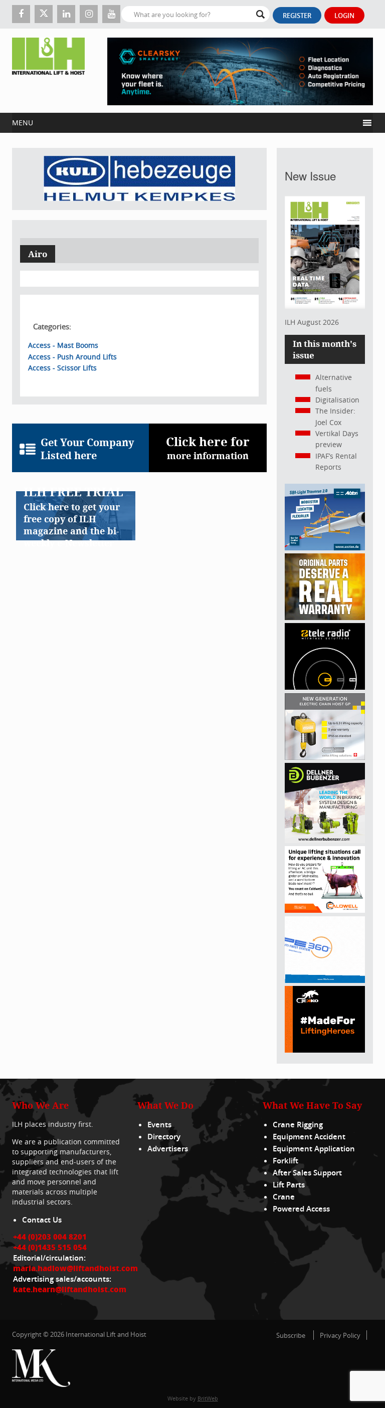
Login (344, 15)
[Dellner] (325, 840)
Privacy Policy (340, 1335)
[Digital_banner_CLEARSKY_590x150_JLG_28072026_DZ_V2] (240, 70)
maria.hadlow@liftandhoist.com (75, 1268)
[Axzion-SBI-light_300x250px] (325, 547)
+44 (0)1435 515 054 (50, 1247)
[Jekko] (325, 1050)
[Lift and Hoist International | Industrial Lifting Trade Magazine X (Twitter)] (44, 14)
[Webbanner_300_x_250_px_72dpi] (325, 687)
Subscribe (290, 1335)
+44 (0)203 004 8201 (50, 1236)
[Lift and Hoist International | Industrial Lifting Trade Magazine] (48, 70)
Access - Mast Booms (63, 345)
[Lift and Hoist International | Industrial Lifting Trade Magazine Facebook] (21, 14)
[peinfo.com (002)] (325, 980)
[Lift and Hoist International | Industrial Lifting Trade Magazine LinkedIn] (66, 14)
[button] (185, 123)
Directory (163, 1136)
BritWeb (208, 1398)
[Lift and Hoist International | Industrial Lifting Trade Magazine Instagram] (89, 14)
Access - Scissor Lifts (62, 367)
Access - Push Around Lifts (72, 356)
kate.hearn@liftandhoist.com (69, 1289)
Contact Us (42, 1220)
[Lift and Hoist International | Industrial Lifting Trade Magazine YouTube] (111, 14)
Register (297, 15)
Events (159, 1124)
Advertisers (167, 1148)
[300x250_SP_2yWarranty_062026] (325, 617)
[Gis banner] (325, 757)
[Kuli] (139, 179)
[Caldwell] (325, 910)
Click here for (208, 447)
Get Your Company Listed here (87, 449)
